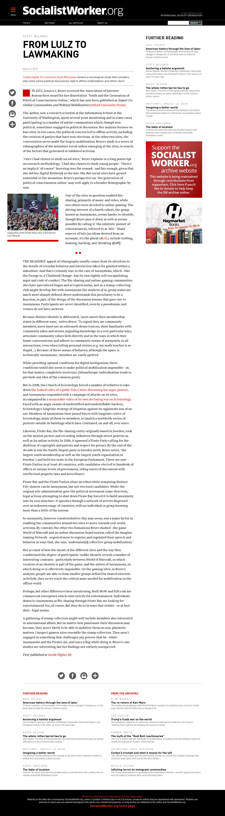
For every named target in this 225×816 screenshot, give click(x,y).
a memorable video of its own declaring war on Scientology (89, 399)
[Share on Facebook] (12, 105)
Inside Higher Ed (59, 654)
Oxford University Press (107, 105)
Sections (49, 22)
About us (102, 22)
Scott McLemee (35, 36)
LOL (105, 238)
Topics (26, 22)
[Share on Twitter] (12, 95)
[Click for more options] (12, 127)
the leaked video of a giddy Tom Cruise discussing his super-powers (79, 390)
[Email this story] (12, 116)
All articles (76, 22)
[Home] (88, 10)
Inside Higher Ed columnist (40, 77)
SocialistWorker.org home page (112, 805)
